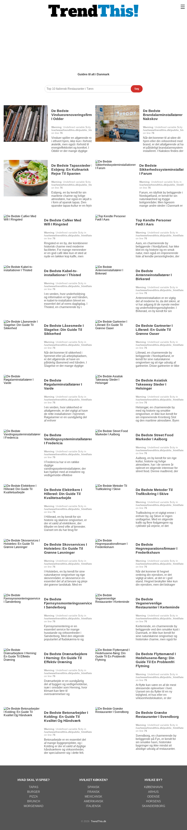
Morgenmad (33, 806)
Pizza (33, 796)
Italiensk (93, 806)
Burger (33, 791)
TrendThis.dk (98, 821)
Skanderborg (153, 806)
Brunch (33, 801)
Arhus (153, 791)
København (153, 787)
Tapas (33, 787)
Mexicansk (93, 796)
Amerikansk (93, 801)
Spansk (93, 787)
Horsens (153, 801)
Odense (153, 796)
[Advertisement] (93, 45)
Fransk (93, 791)
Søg (136, 88)
